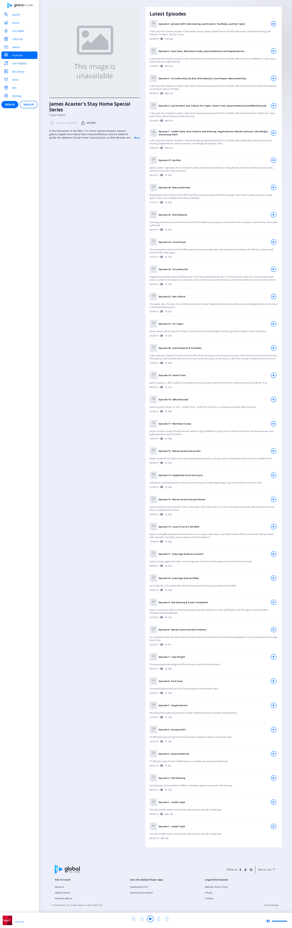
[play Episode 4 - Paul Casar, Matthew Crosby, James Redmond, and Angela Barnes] (273, 51)
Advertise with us (63, 898)
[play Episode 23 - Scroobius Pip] (273, 269)
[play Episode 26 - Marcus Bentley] (273, 187)
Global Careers (62, 892)
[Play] (150, 918)
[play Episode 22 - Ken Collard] (273, 296)
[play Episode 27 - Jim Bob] (273, 160)
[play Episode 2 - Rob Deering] (273, 778)
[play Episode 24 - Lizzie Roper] (273, 242)
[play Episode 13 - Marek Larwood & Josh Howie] (273, 499)
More (137, 137)
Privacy (208, 892)
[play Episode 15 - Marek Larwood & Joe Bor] (273, 451)
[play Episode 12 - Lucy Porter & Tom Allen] (273, 526)
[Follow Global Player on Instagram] (251, 871)
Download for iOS (139, 886)
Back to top (264, 869)
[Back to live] (167, 918)
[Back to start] (133, 918)
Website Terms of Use (216, 886)
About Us (59, 886)
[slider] (277, 921)
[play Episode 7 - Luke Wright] (273, 657)
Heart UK (19, 921)
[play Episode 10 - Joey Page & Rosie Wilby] (273, 578)
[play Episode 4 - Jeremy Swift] (273, 729)
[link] (214, 31)
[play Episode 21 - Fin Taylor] (273, 323)
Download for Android (141, 892)
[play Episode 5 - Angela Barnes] (273, 705)
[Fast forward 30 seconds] (158, 918)
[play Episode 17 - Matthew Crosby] (273, 423)
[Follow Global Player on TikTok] (245, 871)
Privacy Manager (271, 905)
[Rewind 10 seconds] (141, 918)
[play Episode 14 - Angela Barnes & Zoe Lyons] (273, 475)
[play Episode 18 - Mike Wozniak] (273, 399)
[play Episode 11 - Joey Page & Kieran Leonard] (273, 554)
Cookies (209, 898)
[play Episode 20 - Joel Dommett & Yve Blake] (273, 348)
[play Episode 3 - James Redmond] (273, 753)
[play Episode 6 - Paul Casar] (273, 681)
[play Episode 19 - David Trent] (273, 375)
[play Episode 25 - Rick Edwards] (273, 214)
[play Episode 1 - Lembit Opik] (273, 802)
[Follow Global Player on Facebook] (240, 871)
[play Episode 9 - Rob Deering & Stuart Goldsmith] (273, 602)
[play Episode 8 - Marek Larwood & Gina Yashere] (273, 629)
